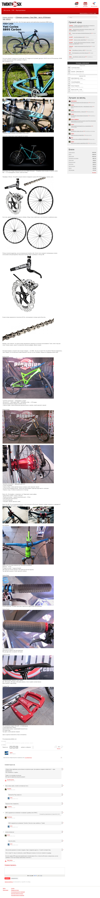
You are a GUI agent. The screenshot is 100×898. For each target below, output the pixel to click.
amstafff (71, 37)
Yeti (5, 743)
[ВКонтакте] (14, 747)
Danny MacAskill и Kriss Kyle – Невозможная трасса (81, 106)
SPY (70, 33)
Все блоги (94, 172)
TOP (13, 10)
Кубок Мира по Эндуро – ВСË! (78, 50)
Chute (70, 29)
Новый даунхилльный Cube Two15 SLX (82, 46)
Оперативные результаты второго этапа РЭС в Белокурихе (83, 120)
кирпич (31, 743)
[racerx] (6, 754)
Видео (87, 37)
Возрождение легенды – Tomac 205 (78, 111)
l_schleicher (9, 806)
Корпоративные (20, 10)
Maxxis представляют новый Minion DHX (79, 143)
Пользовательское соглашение (17, 895)
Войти (4, 888)
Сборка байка (74, 127)
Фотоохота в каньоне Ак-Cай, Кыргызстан (79, 102)
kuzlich (72, 105)
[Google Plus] (17, 747)
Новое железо (8, 17)
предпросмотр (14, 878)
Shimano (9, 743)
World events (86, 26)
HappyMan (9, 788)
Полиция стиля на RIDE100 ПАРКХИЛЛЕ (79, 139)
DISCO (70, 168)
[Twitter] (11, 747)
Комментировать (10, 865)
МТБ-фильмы (71, 170)
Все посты (7, 10)
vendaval (71, 25)
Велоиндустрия (72, 162)
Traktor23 (71, 46)
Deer (72, 137)
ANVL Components (16, 743)
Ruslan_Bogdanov (75, 119)
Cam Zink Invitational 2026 (79, 37)
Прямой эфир (75, 22)
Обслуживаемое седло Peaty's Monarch (80, 53)
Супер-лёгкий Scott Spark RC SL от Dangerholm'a (81, 126)
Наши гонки (92, 139)
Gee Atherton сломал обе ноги (79, 56)
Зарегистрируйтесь (84, 13)
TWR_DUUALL (10, 860)
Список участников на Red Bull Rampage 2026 (81, 33)
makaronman (74, 101)
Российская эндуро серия (77, 122)
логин (95, 13)
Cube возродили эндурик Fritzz (77, 135)
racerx (11, 797)
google (22, 743)
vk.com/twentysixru (28, 757)
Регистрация (5, 890)
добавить (7, 878)
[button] (28, 875)
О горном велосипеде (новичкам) (18, 891)
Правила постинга (15, 890)
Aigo (70, 50)
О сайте (12, 888)
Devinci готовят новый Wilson (80, 39)
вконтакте (27, 743)
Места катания (72, 166)
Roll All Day (92, 102)
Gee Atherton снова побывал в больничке (79, 115)
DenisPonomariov (10, 779)
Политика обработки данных (17, 893)
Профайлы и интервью (90, 131)
